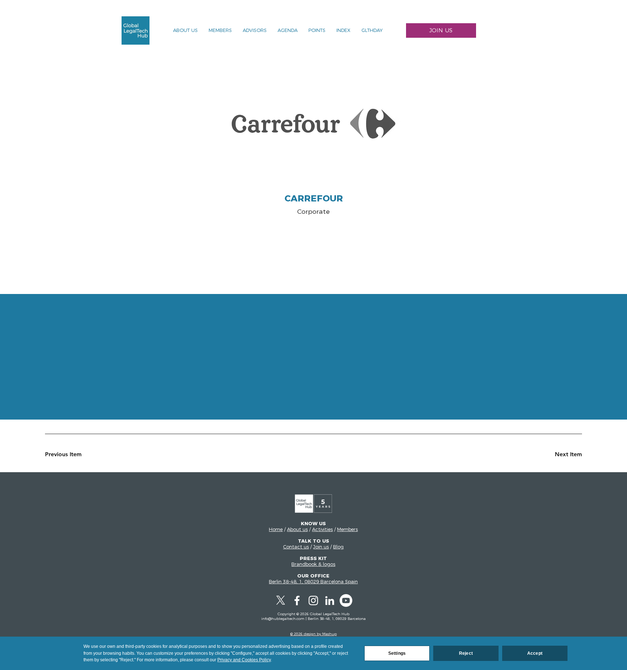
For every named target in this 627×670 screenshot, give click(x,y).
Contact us (296, 547)
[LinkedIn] (329, 600)
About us (297, 529)
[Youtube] (346, 600)
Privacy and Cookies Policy (244, 659)
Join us (321, 547)
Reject (466, 653)
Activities (322, 529)
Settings (397, 653)
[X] (280, 600)
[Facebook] (297, 600)
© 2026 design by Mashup (313, 634)
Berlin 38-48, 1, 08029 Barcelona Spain (313, 581)
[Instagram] (313, 600)
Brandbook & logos (313, 564)
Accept (534, 653)
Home (276, 529)
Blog (338, 547)
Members (347, 529)
